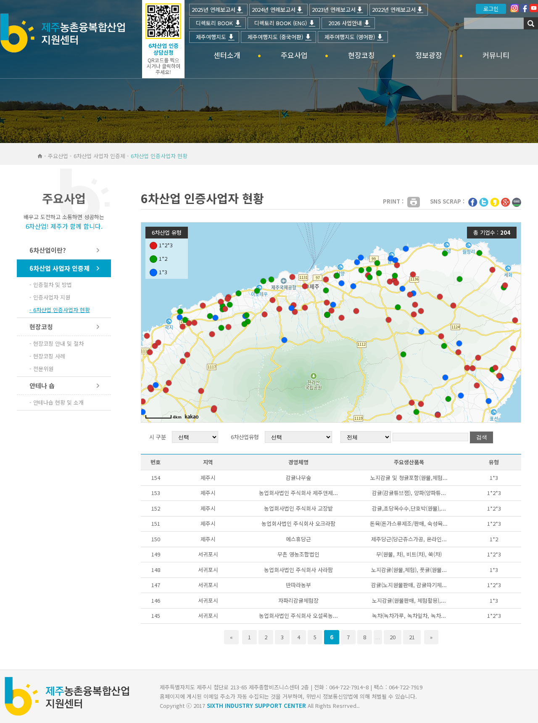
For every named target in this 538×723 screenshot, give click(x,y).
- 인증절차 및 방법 (50, 285)
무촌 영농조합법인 (298, 554)
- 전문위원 (41, 369)
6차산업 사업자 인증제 (59, 268)
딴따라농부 (298, 585)
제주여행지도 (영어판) (349, 37)
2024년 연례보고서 (273, 9)
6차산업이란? (47, 250)
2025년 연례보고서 (213, 9)
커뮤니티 (496, 55)
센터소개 (227, 55)
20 (393, 637)
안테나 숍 (42, 385)
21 (412, 637)
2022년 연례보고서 (394, 9)
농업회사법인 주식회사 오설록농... (298, 616)
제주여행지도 (211, 37)
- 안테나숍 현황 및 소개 (56, 402)
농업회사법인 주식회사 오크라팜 (298, 523)
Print (413, 202)
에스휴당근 (298, 539)
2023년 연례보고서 (334, 9)
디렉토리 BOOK (214, 23)
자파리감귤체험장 (298, 600)
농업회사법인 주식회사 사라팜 (298, 570)
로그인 (490, 9)
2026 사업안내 (345, 23)
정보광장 (428, 55)
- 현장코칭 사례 (47, 356)
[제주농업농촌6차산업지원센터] (62, 34)
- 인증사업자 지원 (49, 297)
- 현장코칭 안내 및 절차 (56, 343)
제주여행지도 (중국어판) (275, 37)
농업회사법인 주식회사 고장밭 (298, 508)
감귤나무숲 (298, 478)
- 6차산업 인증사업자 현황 (59, 310)
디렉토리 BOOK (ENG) (280, 23)
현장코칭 (361, 55)
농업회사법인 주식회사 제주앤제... (298, 493)
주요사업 (294, 55)
